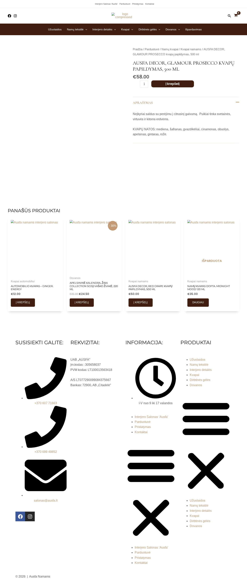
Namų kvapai (170, 49)
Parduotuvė (124, 4)
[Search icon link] (229, 17)
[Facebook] (9, 16)
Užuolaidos (55, 29)
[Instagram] (15, 16)
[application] (85, 29)
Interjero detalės (102, 29)
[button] (151, 492)
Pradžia (137, 49)
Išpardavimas (193, 29)
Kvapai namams (191, 49)
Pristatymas (137, 4)
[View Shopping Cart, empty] (235, 15)
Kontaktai (149, 4)
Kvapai (125, 29)
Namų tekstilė (75, 29)
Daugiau (198, 302)
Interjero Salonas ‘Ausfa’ (106, 4)
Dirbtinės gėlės (148, 29)
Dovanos (171, 29)
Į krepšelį (172, 84)
